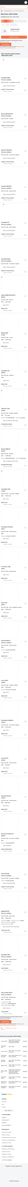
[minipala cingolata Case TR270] (14, 670)
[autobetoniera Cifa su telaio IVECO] (14, 982)
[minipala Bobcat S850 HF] (14, 438)
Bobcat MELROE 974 (7, 114)
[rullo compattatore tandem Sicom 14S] (14, 592)
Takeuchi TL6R (5, 408)
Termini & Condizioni (6, 1132)
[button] (26, 2)
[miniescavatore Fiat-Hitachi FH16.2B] (14, 516)
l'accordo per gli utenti (10, 47)
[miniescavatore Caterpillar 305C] (14, 944)
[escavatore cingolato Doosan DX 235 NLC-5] (14, 823)
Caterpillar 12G (5, 370)
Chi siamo (4, 1101)
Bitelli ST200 (4, 333)
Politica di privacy (6, 1134)
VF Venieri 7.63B (5, 566)
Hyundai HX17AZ (6, 796)
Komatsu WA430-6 (6, 186)
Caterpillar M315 (5, 259)
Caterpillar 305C (5, 954)
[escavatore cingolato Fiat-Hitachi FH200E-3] (14, 710)
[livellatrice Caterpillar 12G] (14, 360)
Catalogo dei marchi (6, 1142)
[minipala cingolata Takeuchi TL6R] (14, 398)
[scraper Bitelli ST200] (14, 322)
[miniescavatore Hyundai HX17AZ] (14, 785)
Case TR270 (4, 680)
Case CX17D (4, 758)
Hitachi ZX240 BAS (6, 150)
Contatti (3, 1107)
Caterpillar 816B (5, 77)
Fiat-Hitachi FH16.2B (7, 527)
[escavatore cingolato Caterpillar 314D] (14, 478)
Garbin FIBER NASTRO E (8, 295)
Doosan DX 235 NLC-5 (7, 833)
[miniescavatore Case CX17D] (14, 747)
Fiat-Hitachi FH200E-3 (7, 720)
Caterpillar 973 (5, 222)
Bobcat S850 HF (5, 449)
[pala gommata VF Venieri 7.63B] (14, 556)
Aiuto (3, 1104)
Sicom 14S (4, 602)
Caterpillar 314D (5, 489)
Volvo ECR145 (5, 873)
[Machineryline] (2, 11)
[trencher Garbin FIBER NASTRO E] (14, 284)
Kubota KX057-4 (5, 640)
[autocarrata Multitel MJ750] (14, 901)
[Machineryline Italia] (10, 2)
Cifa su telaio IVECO (6, 992)
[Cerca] (25, 7)
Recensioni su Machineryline (8, 1140)
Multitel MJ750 (5, 911)
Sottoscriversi (5, 44)
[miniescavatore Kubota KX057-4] (14, 630)
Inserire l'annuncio (14, 37)
